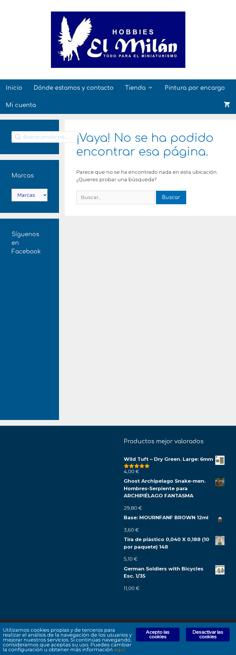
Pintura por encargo (195, 88)
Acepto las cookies (157, 634)
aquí (119, 649)
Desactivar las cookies (208, 634)
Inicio (14, 88)
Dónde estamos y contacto (73, 88)
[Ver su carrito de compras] (227, 105)
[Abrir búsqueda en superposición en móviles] (45, 137)
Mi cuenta (21, 105)
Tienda (135, 88)
